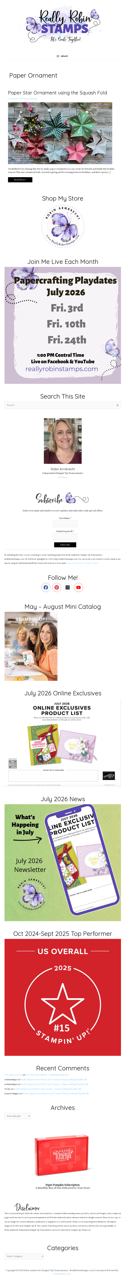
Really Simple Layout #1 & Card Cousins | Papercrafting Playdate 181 (54, 1079)
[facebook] (46, 587)
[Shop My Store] (63, 226)
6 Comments (13, 99)
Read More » (20, 179)
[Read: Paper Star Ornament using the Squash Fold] (62, 133)
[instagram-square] (68, 587)
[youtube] (79, 587)
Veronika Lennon (13, 1075)
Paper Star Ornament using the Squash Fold (57, 93)
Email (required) (65, 531)
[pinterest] (57, 587)
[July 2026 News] (63, 862)
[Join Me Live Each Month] (63, 325)
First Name (65, 518)
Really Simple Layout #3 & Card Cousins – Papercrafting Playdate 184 (54, 1084)
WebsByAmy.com (61, 1274)
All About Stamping (28, 99)
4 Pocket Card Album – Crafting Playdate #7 (47, 1075)
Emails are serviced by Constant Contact (82, 563)
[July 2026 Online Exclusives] (63, 742)
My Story (62, 477)
